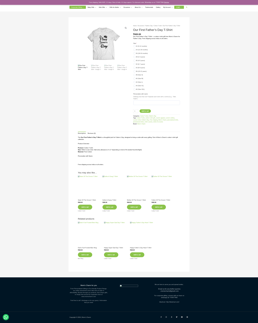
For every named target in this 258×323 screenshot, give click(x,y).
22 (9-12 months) (141, 46)
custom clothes (170, 118)
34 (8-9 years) (140, 67)
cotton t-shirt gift (150, 118)
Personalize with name (140, 94)
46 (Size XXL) (140, 89)
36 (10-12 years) (141, 71)
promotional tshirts (138, 122)
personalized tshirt (172, 120)
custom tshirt (137, 120)
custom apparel (160, 118)
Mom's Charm (162, 120)
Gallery (158, 7)
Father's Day (149, 25)
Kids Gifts (102, 7)
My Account (167, 7)
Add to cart (145, 111)
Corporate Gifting (76, 7)
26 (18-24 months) (142, 53)
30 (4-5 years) (140, 60)
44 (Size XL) (140, 85)
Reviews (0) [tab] (92, 133)
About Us (138, 7)
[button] (187, 7)
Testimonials (149, 7)
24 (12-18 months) (142, 49)
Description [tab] (82, 133)
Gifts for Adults (114, 7)
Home (135, 25)
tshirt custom (148, 122)
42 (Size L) (139, 82)
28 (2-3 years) (140, 57)
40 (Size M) (139, 78)
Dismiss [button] (166, 2)
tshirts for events (158, 122)
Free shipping (154, 120)
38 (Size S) (139, 75)
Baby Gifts (91, 7)
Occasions (126, 7)
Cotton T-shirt (158, 25)
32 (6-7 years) (140, 64)
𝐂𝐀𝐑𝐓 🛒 (179, 7)
